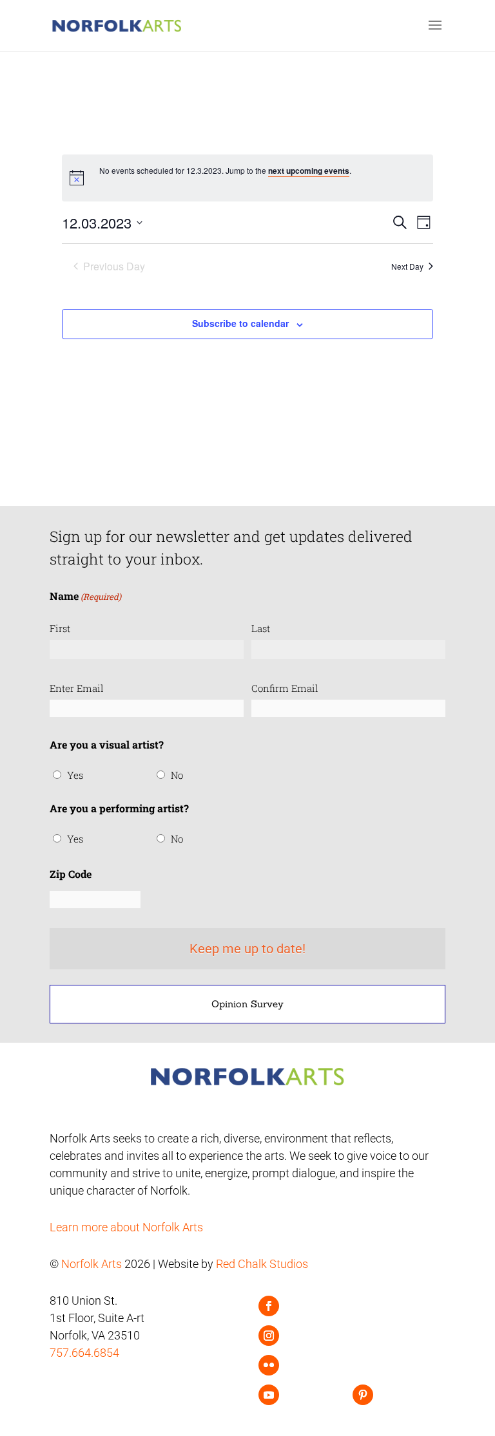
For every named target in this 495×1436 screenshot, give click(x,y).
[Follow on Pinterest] (363, 1395)
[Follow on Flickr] (268, 1365)
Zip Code (71, 874)
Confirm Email (284, 688)
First (60, 628)
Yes (75, 775)
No (177, 775)
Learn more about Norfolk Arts (126, 1227)
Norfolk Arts (91, 1264)
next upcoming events (308, 170)
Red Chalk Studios (262, 1264)
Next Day (407, 266)
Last (260, 628)
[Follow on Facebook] (268, 1306)
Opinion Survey (247, 1004)
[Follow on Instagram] (268, 1335)
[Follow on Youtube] (268, 1395)
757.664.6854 (84, 1352)
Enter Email (77, 688)
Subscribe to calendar (240, 323)
